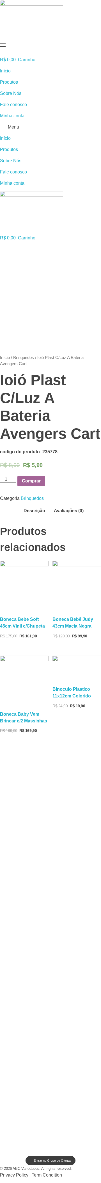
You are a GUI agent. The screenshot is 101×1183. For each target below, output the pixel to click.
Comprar (31, 481)
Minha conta (12, 115)
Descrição (34, 510)
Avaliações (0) (69, 510)
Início (5, 70)
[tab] (34, 509)
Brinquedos (23, 357)
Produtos (9, 82)
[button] (50, 127)
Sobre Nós (10, 93)
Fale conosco (13, 104)
